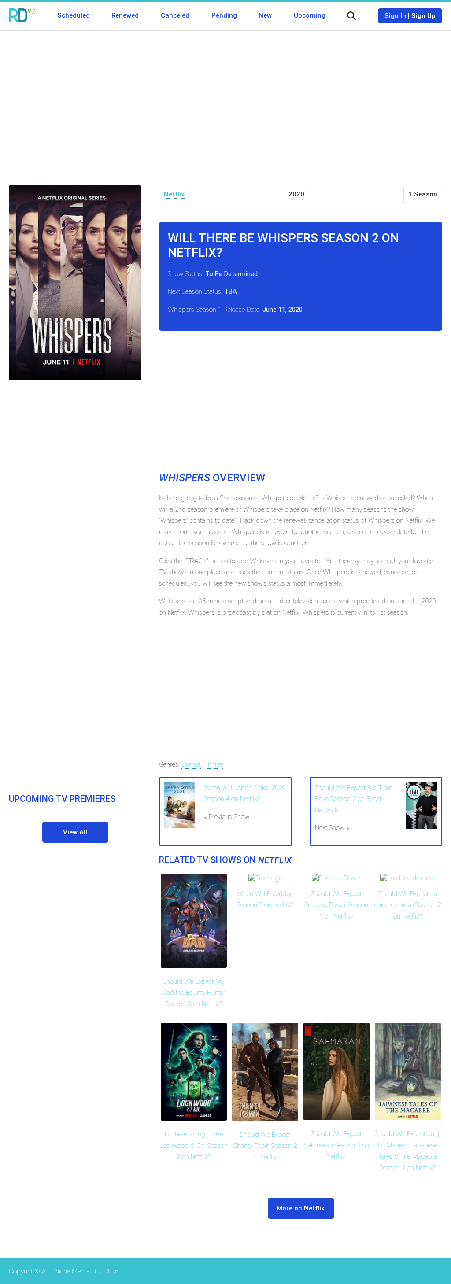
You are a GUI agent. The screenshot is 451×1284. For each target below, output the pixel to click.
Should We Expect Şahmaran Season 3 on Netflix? (336, 1145)
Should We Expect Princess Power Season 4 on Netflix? (336, 905)
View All (75, 832)
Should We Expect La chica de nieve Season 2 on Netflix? (407, 905)
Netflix (174, 194)
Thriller (213, 764)
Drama (191, 764)
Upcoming (309, 15)
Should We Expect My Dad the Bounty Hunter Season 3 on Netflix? (194, 993)
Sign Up (423, 16)
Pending (224, 15)
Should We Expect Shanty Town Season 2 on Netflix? (265, 1146)
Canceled (175, 15)
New (265, 15)
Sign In (395, 16)
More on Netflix (301, 1208)
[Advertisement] (225, 101)
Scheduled (73, 15)
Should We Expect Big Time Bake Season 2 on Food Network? (353, 799)
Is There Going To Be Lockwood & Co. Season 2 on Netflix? (193, 1145)
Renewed (125, 15)
